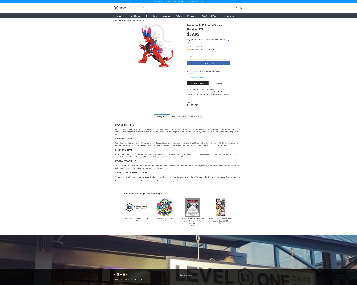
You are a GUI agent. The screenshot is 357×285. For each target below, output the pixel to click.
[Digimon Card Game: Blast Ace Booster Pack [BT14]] (221, 207)
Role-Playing (135, 16)
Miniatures (192, 16)
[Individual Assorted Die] (164, 207)
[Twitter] (114, 274)
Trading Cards (152, 16)
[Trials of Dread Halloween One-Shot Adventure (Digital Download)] (192, 207)
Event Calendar (227, 16)
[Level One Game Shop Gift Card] (136, 207)
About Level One (209, 16)
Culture (178, 16)
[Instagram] (124, 274)
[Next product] (235, 213)
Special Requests (186, 275)
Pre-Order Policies (179, 117)
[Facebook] (118, 274)
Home (115, 20)
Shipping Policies (162, 117)
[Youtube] (121, 274)
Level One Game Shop (195, 46)
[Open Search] (131, 7)
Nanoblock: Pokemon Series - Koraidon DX (131, 20)
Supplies (166, 16)
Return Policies (195, 117)
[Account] (237, 8)
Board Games (119, 16)
